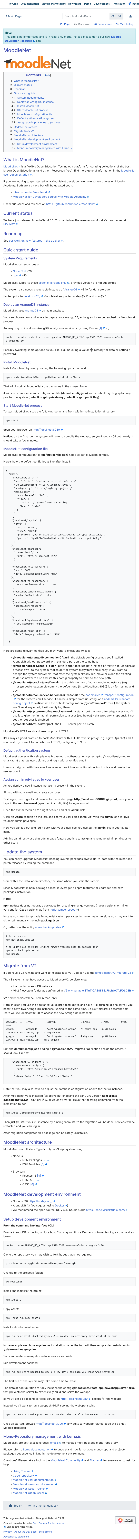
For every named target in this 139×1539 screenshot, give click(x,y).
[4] (39, 1175)
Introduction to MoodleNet (30, 192)
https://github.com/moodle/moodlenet (70, 204)
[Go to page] (113, 16)
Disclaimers (45, 1531)
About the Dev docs (25, 1531)
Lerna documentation (36, 1449)
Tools (17, 1505)
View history (127, 24)
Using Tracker (22, 1471)
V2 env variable (97, 990)
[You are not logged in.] (131, 16)
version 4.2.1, (32, 296)
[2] (44, 1160)
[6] (32, 1184)
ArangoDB (70, 289)
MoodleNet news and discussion (33, 1484)
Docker (59, 1205)
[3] (42, 1164)
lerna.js (53, 1442)
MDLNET (9, 224)
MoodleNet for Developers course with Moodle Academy (49, 196)
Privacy (7, 1531)
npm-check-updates (48, 927)
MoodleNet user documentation (33, 1479)
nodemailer (93, 695)
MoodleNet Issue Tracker (29, 1488)
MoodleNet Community (66, 1460)
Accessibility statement (16, 1536)
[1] (100, 328)
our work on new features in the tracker (34, 240)
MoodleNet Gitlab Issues (28, 1493)
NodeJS (18, 271)
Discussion (84, 24)
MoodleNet (10, 166)
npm (15, 275)
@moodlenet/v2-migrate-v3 (113, 972)
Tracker (95, 1460)
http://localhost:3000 (49, 1423)
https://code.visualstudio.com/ (105, 1210)
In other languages (44, 1505)
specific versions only (52, 282)
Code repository (23, 1475)
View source (105, 24)
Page (67, 24)
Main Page (15, 16)
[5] (34, 1180)
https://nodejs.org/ (41, 1201)
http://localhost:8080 (46, 429)
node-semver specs (62, 909)
